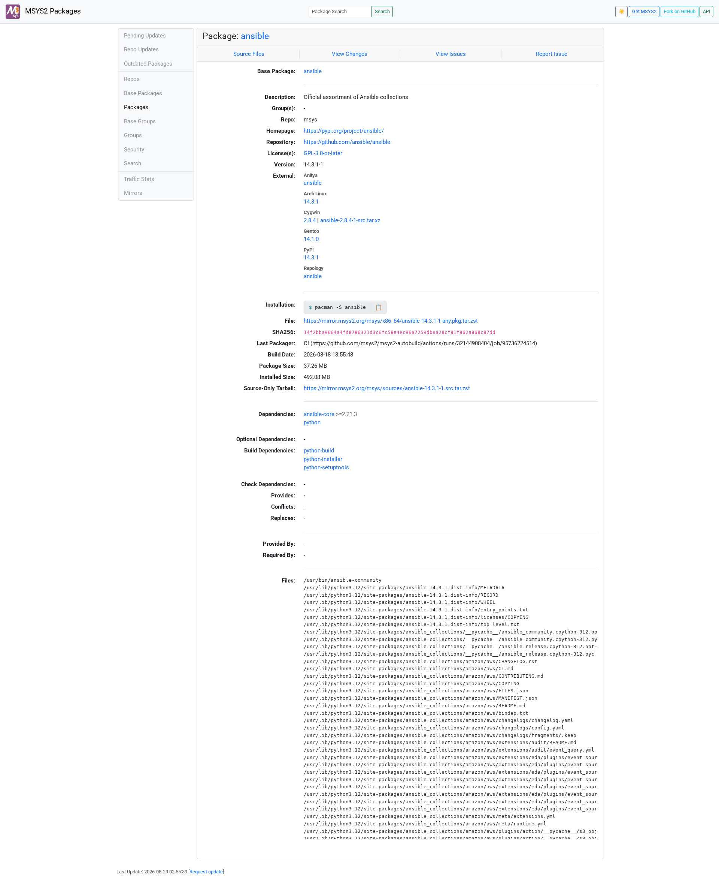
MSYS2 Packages (52, 11)
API (706, 11)
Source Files (248, 54)
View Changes (349, 54)
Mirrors (133, 193)
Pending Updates (145, 35)
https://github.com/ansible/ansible (347, 142)
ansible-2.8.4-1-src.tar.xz (350, 220)
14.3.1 (311, 201)
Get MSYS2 (644, 11)
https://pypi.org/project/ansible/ (344, 130)
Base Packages (143, 93)
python (312, 422)
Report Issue (551, 54)
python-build (319, 450)
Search (382, 11)
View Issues (451, 54)
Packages (136, 107)
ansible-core (319, 414)
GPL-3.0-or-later (323, 153)
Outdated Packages (148, 63)
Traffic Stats (139, 179)
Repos (132, 79)
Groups (133, 135)
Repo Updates (141, 49)
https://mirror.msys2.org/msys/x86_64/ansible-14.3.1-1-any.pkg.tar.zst (391, 320)
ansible (255, 36)
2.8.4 (310, 220)
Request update (206, 872)
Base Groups (140, 121)
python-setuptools (326, 467)
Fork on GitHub (679, 11)
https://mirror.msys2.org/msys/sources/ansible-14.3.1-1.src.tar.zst (387, 388)
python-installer (323, 459)
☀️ (622, 11)
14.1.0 (311, 239)
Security (134, 149)
